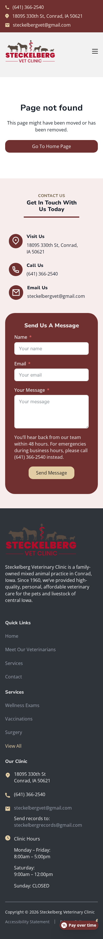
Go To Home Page (51, 146)
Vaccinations (19, 719)
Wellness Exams (22, 705)
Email (20, 364)
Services (14, 663)
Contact (13, 677)
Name (20, 337)
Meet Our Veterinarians (30, 649)
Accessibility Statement (27, 921)
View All (13, 746)
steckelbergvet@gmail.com (43, 808)
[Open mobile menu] (95, 51)
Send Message (51, 473)
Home (11, 636)
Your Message (29, 390)
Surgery (13, 732)
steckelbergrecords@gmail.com (48, 825)
